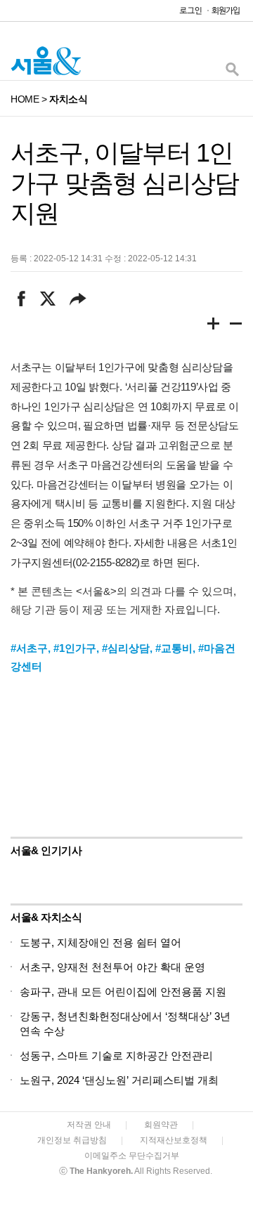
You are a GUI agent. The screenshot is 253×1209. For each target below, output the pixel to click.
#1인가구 (74, 648)
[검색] (232, 73)
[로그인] (187, 14)
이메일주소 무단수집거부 (131, 1156)
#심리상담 (126, 648)
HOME (25, 99)
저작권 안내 (89, 1125)
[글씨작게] (236, 326)
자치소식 (68, 99)
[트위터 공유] (47, 298)
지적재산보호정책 (173, 1140)
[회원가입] (224, 14)
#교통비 (174, 648)
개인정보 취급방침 (72, 1140)
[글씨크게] (213, 326)
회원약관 (161, 1125)
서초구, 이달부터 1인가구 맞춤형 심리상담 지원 (124, 183)
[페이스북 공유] (21, 298)
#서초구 (29, 648)
